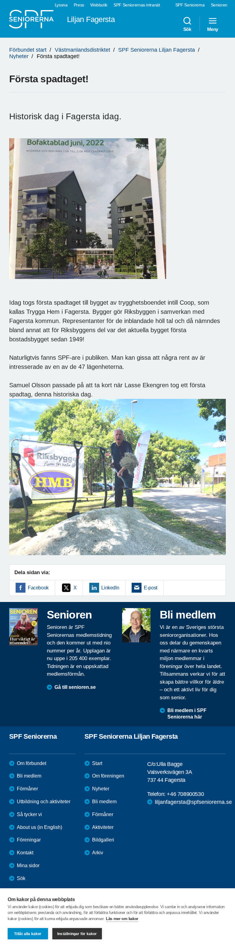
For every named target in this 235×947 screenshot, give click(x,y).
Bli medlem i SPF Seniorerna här (187, 713)
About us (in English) (39, 827)
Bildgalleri (103, 839)
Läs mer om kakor (122, 918)
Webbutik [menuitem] (98, 4)
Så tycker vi (29, 814)
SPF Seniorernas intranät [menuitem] (137, 4)
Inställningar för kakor (77, 934)
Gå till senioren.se (75, 687)
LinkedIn (110, 587)
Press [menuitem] (79, 4)
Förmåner (27, 788)
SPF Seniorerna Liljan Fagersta (156, 50)
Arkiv (97, 852)
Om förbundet (31, 763)
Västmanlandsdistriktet (82, 50)
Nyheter (18, 56)
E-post (150, 587)
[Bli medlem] (136, 625)
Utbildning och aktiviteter (43, 801)
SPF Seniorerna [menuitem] (190, 4)
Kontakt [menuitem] (25, 852)
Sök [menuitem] (187, 29)
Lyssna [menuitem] (61, 4)
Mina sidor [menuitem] (28, 865)
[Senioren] (23, 626)
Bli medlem (29, 775)
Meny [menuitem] (212, 29)
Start (97, 763)
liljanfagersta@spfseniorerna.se (193, 802)
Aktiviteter (103, 827)
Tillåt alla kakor (27, 934)
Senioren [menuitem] (219, 4)
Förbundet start (28, 50)
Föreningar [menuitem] (29, 839)
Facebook (38, 587)
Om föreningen (108, 775)
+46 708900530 (185, 794)
